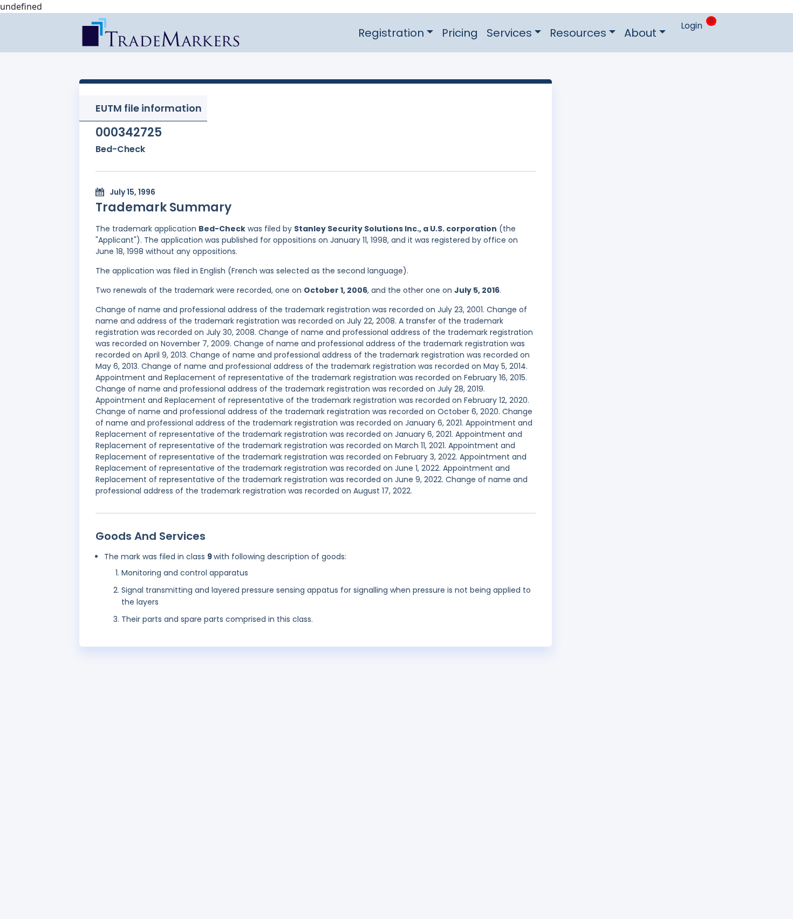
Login (691, 25)
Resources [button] (578, 32)
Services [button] (509, 32)
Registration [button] (391, 32)
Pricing (460, 32)
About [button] (640, 32)
